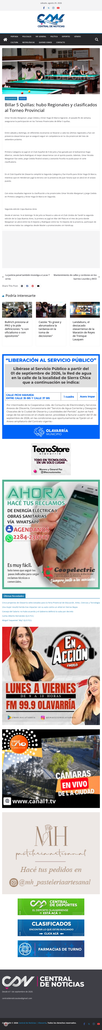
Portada (14, 36)
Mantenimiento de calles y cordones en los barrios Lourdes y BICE (75, 277)
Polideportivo (11, 98)
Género (77, 36)
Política (54, 36)
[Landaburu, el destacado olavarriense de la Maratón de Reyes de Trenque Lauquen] (85, 303)
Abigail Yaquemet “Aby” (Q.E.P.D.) (17, 620)
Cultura (14, 42)
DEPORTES (66, 36)
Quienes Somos (45, 42)
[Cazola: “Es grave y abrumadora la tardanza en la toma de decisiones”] (51, 303)
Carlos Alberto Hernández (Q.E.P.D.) (18, 616)
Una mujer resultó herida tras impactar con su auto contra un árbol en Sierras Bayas (40, 607)
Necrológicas (28, 42)
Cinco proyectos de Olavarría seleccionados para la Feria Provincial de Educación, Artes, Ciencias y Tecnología (51, 602)
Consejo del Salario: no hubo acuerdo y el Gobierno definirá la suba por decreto (37, 611)
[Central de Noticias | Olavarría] (5, 39)
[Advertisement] (51, 249)
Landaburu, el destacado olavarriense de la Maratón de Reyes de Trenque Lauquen (84, 330)
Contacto (60, 42)
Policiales (26, 36)
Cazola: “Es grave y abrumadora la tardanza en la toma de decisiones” (50, 329)
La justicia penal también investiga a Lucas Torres (27, 277)
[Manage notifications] (6, 1024)
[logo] (43, 976)
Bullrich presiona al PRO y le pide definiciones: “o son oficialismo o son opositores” (17, 329)
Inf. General (41, 36)
